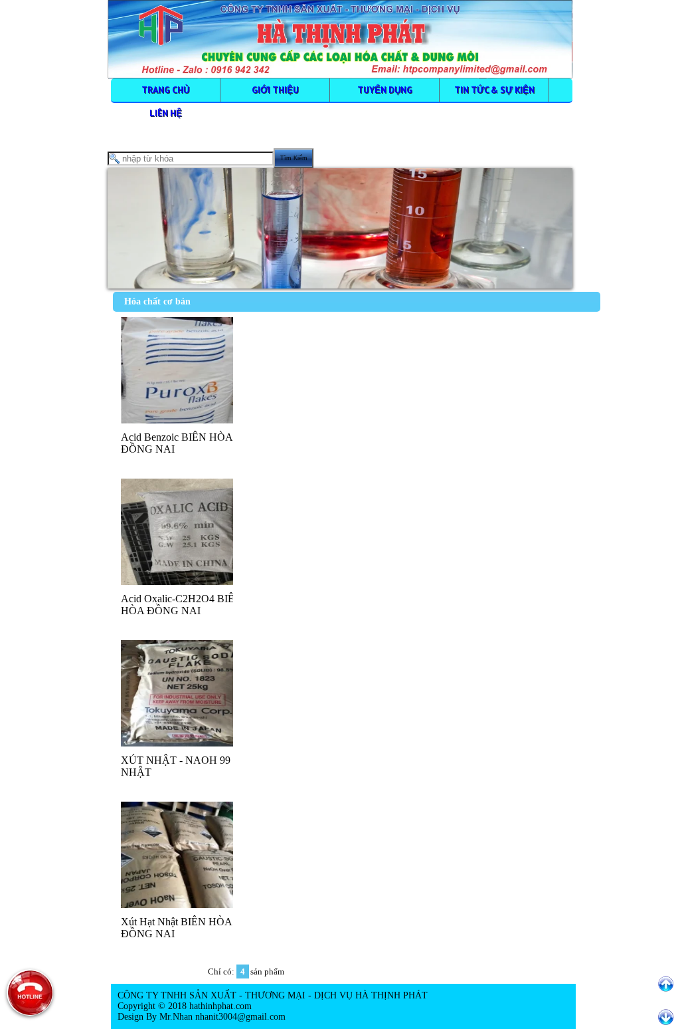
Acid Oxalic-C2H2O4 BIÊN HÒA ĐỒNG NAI (181, 604)
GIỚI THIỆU (275, 90)
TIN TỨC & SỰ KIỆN (494, 90)
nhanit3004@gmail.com (239, 1017)
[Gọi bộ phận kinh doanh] (30, 992)
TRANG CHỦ (165, 90)
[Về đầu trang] (665, 984)
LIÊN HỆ (165, 113)
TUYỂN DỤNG (384, 90)
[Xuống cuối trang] (665, 1017)
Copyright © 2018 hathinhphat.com (185, 1006)
